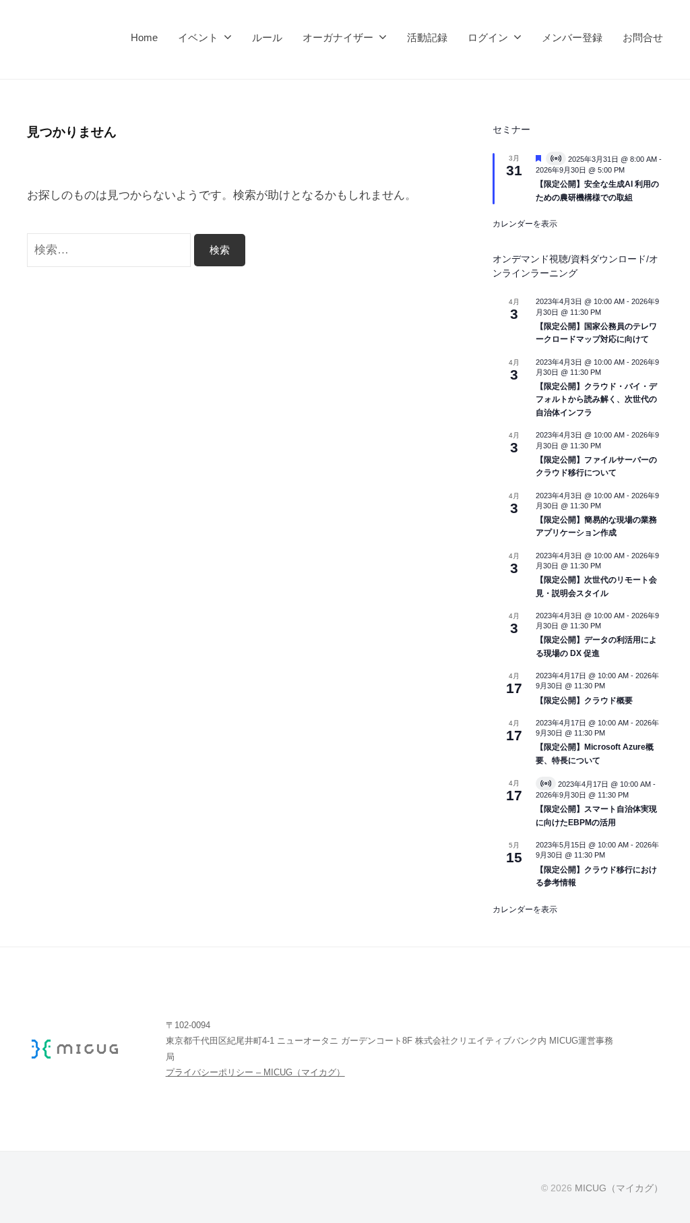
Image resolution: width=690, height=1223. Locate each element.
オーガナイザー (338, 37)
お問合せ (643, 37)
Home (144, 37)
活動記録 (427, 37)
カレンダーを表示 (525, 224)
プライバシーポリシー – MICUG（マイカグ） (255, 1072)
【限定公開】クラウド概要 (584, 700)
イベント (198, 37)
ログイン (488, 37)
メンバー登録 (572, 37)
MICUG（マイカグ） (619, 1188)
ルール (267, 37)
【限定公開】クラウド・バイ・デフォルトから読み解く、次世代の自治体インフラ (596, 399)
